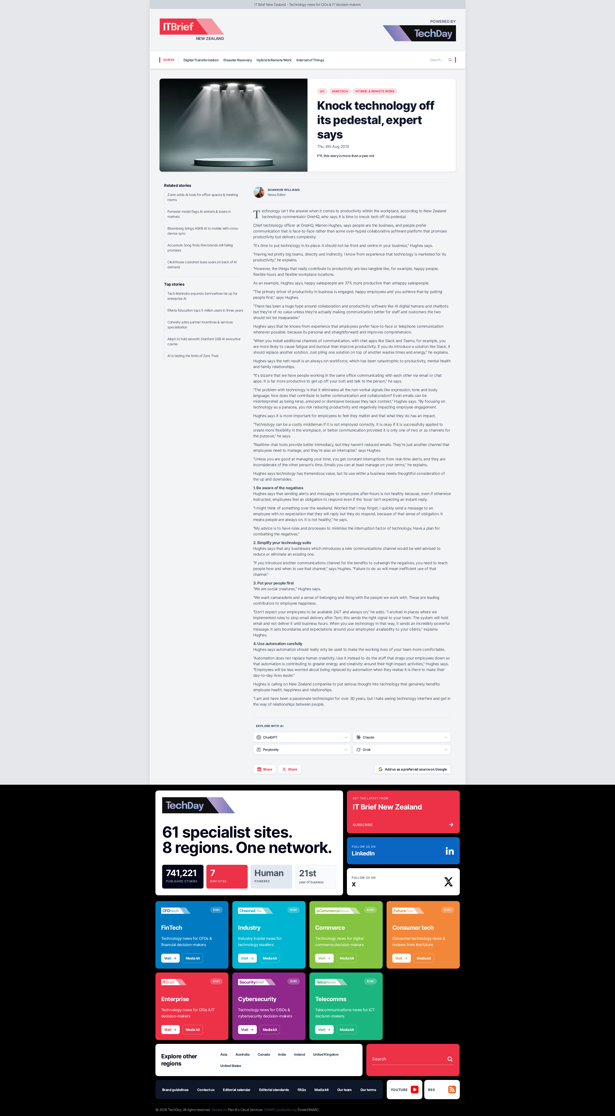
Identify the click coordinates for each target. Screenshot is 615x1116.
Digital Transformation (201, 60)
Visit (167, 958)
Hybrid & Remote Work (274, 60)
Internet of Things (310, 60)
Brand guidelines (175, 1090)
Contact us (206, 1090)
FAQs (302, 1090)
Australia (242, 1054)
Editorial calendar (237, 1090)
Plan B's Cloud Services (245, 1110)
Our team (344, 1090)
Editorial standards (274, 1090)
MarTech (340, 91)
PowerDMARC (308, 1110)
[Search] (450, 60)
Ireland (299, 1054)
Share (267, 769)
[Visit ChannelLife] (260, 911)
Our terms (368, 1090)
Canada (264, 1054)
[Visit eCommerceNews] (337, 911)
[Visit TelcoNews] (337, 982)
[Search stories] (450, 1059)
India (282, 1054)
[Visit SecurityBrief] (260, 982)
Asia (223, 1054)
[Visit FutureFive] (414, 911)
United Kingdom (325, 1054)
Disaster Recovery (237, 60)
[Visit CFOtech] (183, 911)
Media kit (193, 958)
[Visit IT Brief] (183, 982)
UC (322, 91)
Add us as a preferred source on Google (416, 769)
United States (230, 1066)
